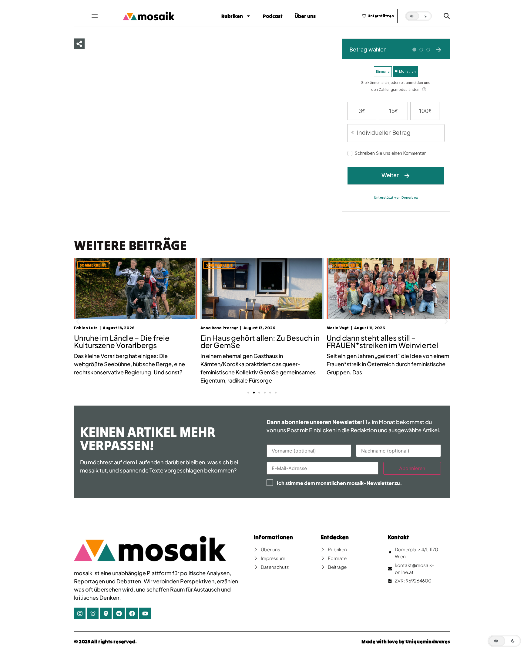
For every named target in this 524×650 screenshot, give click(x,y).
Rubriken (232, 16)
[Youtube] (145, 613)
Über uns (305, 16)
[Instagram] (80, 613)
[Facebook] (132, 613)
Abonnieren (412, 468)
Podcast (273, 16)
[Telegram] (119, 613)
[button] (94, 16)
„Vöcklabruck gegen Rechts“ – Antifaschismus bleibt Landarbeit (384, 341)
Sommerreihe (93, 265)
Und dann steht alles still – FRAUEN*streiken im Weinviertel (256, 341)
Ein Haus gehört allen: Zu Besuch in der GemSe (133, 341)
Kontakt (398, 537)
